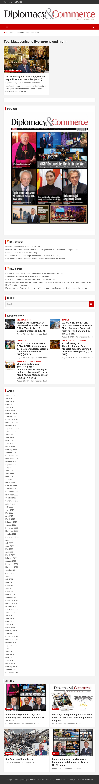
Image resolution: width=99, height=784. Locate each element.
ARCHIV (9, 681)
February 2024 (11, 486)
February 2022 (11, 558)
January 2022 (10, 561)
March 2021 (10, 591)
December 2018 (11, 673)
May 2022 (9, 549)
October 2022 (10, 534)
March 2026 (10, 410)
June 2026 (9, 401)
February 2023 (11, 522)
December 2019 (11, 636)
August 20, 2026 (23, 357)
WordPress (89, 780)
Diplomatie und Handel (31, 83)
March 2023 (10, 519)
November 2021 (11, 567)
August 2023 (10, 504)
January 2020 (10, 633)
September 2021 (11, 573)
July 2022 (9, 543)
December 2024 (11, 456)
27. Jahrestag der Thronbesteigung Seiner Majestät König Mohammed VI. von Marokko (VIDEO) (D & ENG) (77, 349)
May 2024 (9, 477)
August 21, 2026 (68, 337)
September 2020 (11, 609)
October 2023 (10, 498)
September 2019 (11, 645)
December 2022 (11, 528)
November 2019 (11, 639)
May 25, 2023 (57, 724)
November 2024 (11, 459)
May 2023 (9, 513)
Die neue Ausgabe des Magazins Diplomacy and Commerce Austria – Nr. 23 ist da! (71, 762)
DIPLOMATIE (21, 340)
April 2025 (9, 444)
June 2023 (9, 510)
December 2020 (11, 600)
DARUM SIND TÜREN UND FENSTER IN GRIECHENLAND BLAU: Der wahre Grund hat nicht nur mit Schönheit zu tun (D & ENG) (77, 328)
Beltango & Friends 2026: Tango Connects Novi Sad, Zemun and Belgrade (34, 273)
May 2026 (9, 404)
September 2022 (11, 537)
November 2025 (11, 422)
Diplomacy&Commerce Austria (31, 780)
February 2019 (11, 667)
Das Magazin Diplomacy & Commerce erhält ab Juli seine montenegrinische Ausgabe (72, 717)
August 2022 (10, 540)
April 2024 (9, 480)
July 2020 (9, 615)
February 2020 (11, 630)
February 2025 (11, 450)
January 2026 (10, 416)
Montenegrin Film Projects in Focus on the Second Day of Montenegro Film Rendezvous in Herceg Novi (46, 288)
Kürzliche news (15, 315)
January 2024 (10, 489)
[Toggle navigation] (7, 27)
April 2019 (9, 661)
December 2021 (11, 564)
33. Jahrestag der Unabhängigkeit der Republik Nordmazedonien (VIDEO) (25, 78)
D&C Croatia (16, 242)
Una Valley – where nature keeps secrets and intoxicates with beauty (32, 256)
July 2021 (9, 579)
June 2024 (9, 474)
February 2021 (11, 594)
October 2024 (10, 462)
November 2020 (11, 603)
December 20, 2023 (12, 724)
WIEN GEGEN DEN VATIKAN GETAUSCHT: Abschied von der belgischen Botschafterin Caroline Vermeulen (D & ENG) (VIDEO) (32, 349)
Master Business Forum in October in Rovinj (22, 246)
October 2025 (10, 425)
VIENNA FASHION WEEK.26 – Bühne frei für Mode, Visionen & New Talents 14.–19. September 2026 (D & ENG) (32, 326)
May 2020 (9, 621)
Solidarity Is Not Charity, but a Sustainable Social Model (27, 276)
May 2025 (9, 441)
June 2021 (9, 582)
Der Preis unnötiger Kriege (19, 759)
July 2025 (9, 434)
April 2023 (9, 516)
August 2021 (10, 576)
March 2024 (10, 483)
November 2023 (11, 495)
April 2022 (9, 552)
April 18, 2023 (57, 768)
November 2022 (11, 531)
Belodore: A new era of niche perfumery (21, 253)
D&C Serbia (15, 268)
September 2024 (11, 465)
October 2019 (10, 642)
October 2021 (10, 570)
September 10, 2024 (13, 83)
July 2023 (9, 507)
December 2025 (11, 419)
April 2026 (9, 407)
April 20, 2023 (10, 762)
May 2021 (9, 585)
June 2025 (9, 437)
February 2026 (11, 413)
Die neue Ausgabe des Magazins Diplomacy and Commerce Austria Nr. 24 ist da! (25, 717)
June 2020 (9, 618)
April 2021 (9, 588)
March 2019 (10, 664)
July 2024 (9, 471)
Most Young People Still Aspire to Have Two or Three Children (30, 279)
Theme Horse (60, 780)
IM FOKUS (65, 320)
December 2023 (11, 492)
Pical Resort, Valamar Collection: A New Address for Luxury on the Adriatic (35, 259)
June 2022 (9, 546)
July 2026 (9, 398)
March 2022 (10, 555)
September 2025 (11, 428)
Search (91, 304)
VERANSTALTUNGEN (13, 71)
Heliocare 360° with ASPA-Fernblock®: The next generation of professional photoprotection (41, 250)
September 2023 (11, 501)
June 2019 (9, 655)
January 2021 (10, 597)
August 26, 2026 (23, 334)
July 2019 (9, 652)
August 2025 (10, 431)
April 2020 (9, 624)
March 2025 (10, 447)
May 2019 (9, 658)
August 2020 (10, 612)
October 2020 (10, 606)
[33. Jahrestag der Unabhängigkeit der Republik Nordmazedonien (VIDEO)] (26, 59)
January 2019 (10, 670)
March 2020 (10, 627)
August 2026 (10, 395)
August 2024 (10, 468)
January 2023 (10, 525)
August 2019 (10, 649)
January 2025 (10, 453)
